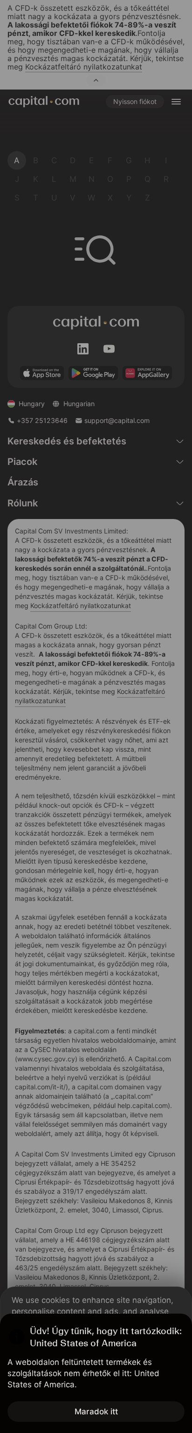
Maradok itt (96, 1411)
